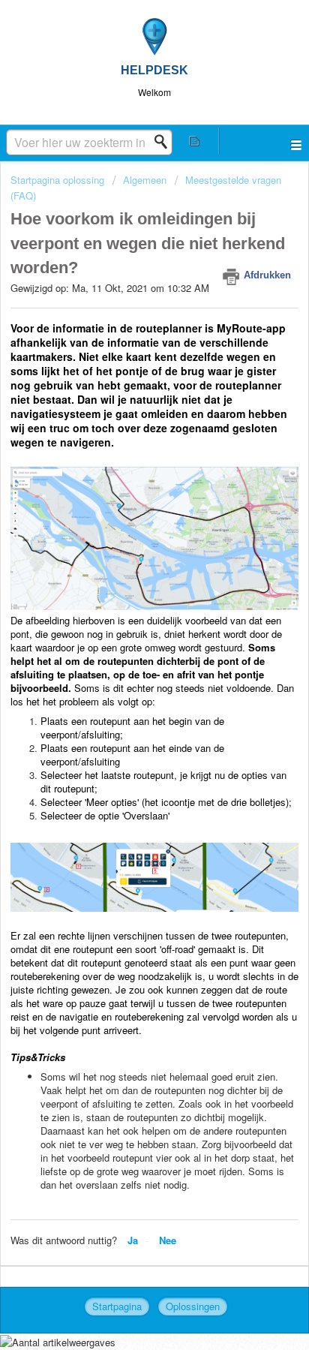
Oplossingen (193, 1306)
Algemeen (144, 180)
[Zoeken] (165, 141)
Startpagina (117, 1306)
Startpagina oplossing (58, 180)
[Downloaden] (127, 675)
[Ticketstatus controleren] (195, 141)
